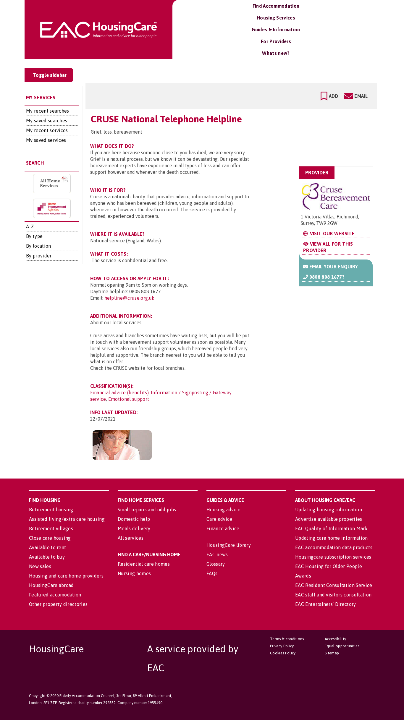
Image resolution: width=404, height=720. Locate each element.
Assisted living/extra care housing (67, 519)
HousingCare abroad (51, 585)
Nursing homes (134, 573)
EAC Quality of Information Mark (331, 528)
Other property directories (58, 604)
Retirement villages (51, 528)
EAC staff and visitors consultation (333, 594)
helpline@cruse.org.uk (129, 298)
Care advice (219, 519)
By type (34, 236)
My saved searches (46, 120)
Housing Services (276, 17)
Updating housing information (328, 509)
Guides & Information (276, 29)
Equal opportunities (342, 646)
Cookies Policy (282, 653)
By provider (39, 255)
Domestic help (134, 519)
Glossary (215, 564)
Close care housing (50, 538)
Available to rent (47, 547)
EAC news (217, 554)
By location (38, 246)
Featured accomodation (55, 594)
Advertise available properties (328, 519)
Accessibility (335, 639)
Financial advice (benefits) (119, 392)
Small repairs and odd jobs (147, 509)
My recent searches (47, 110)
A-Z (30, 226)
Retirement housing (51, 509)
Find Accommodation (276, 6)
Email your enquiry (333, 266)
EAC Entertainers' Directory (325, 604)
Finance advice (222, 528)
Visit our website (331, 233)
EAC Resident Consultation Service (333, 585)
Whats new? (276, 53)
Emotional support (128, 399)
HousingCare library (228, 545)
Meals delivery (134, 528)
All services (130, 538)
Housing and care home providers (66, 575)
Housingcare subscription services (333, 557)
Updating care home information (331, 538)
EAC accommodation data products (333, 547)
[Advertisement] (326, 137)
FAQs (211, 573)
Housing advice (223, 509)
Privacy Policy (282, 646)
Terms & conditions (287, 639)
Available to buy (47, 557)
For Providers (276, 41)
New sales (40, 566)
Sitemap (332, 653)
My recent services (47, 130)
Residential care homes (144, 564)
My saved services (46, 140)
